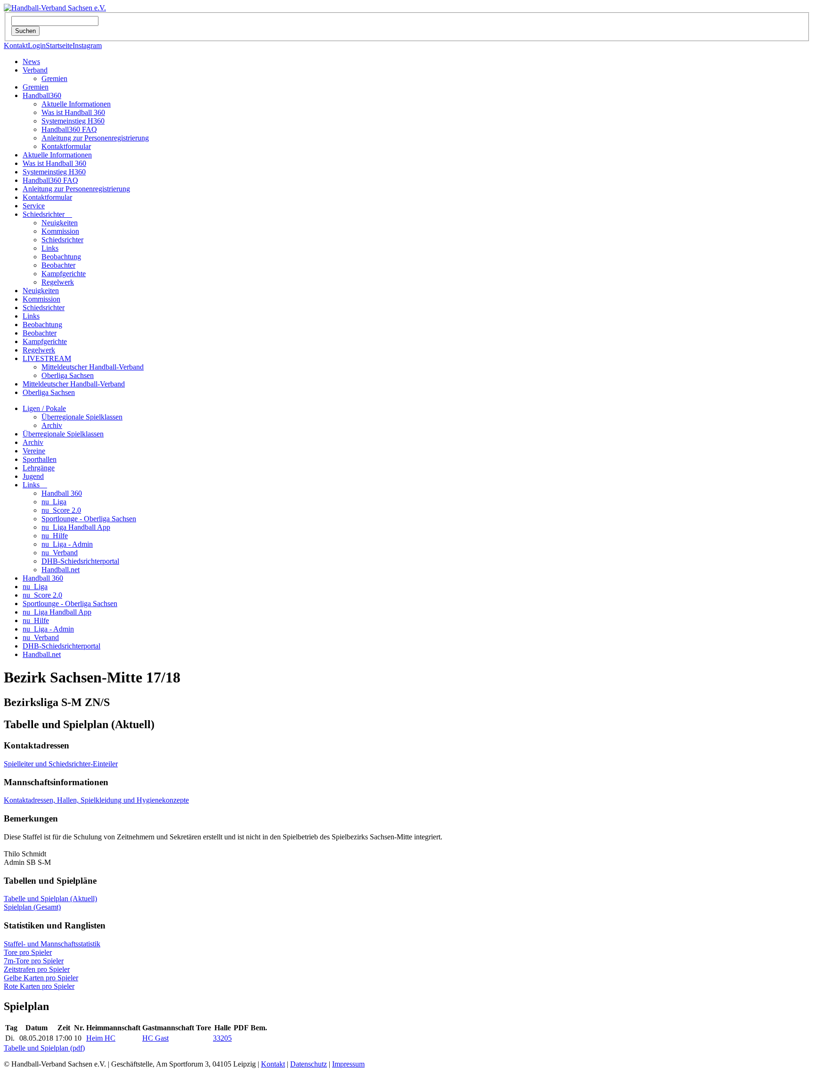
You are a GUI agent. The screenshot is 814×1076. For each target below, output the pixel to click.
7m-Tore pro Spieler (34, 961)
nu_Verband (59, 553)
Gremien (54, 78)
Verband (35, 70)
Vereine (34, 451)
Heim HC (100, 1038)
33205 (222, 1038)
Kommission (60, 231)
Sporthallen (40, 459)
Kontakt (16, 45)
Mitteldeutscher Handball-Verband (92, 367)
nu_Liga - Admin (67, 544)
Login (37, 45)
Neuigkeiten (59, 223)
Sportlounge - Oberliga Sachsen (88, 519)
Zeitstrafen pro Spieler (37, 969)
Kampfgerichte (63, 274)
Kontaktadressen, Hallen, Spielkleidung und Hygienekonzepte (96, 800)
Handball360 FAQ (69, 129)
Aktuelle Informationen (76, 104)
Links (49, 248)
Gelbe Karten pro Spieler (41, 978)
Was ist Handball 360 (73, 112)
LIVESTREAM (47, 358)
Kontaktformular (66, 146)
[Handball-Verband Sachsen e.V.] (55, 8)
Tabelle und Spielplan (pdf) (44, 1048)
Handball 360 (61, 493)
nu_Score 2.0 (61, 510)
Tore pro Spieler (28, 952)
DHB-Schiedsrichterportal (80, 561)
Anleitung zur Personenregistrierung (95, 138)
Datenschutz (308, 1064)
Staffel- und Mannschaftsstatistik (52, 944)
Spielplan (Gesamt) (32, 907)
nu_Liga (53, 502)
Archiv (51, 425)
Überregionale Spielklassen (81, 417)
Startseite (59, 45)
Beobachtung (61, 257)
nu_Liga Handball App (75, 527)
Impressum (348, 1064)
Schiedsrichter (47, 214)
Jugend (33, 476)
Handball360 (42, 95)
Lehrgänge (39, 468)
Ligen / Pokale (44, 408)
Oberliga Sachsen (67, 375)
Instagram (87, 45)
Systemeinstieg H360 (73, 121)
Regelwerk (57, 282)
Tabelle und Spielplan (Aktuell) (50, 899)
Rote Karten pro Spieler (39, 986)
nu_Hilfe (54, 536)
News (31, 61)
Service (34, 206)
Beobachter (58, 265)
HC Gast (155, 1038)
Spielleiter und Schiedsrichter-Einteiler (61, 764)
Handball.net (60, 570)
